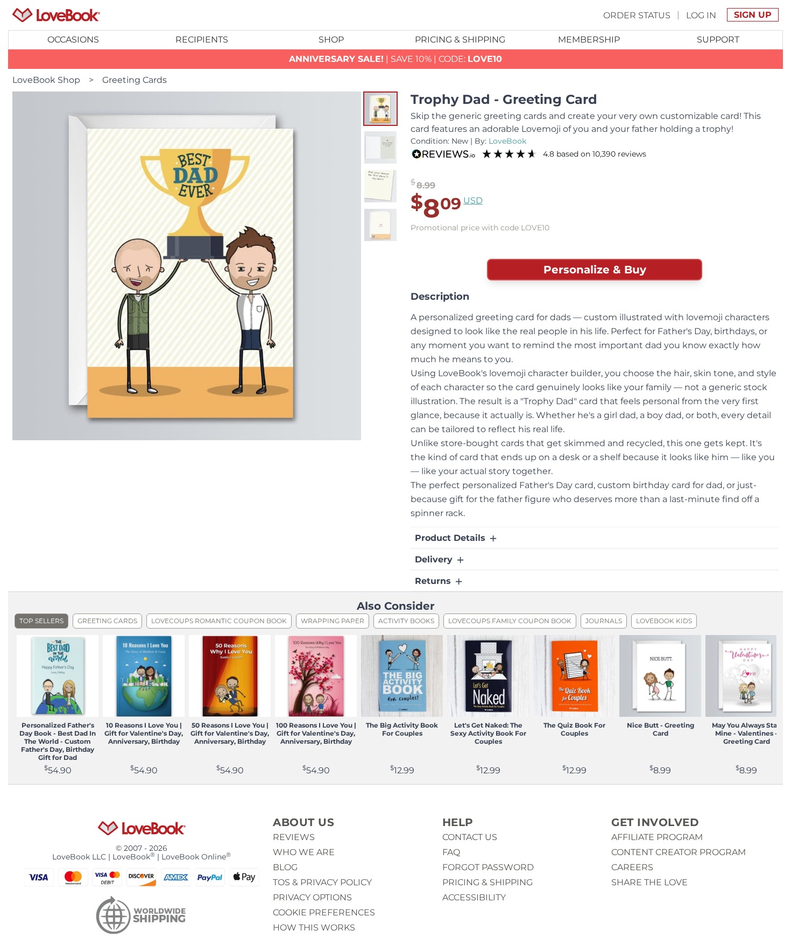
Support (718, 39)
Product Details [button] (451, 538)
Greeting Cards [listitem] (107, 621)
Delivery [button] (435, 559)
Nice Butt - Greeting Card (660, 729)
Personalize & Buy (594, 269)
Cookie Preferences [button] (324, 912)
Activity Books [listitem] (406, 621)
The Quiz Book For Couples (574, 729)
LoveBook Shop (46, 80)
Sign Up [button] (753, 15)
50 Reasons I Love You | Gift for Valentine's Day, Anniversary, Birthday (229, 733)
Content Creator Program (678, 852)
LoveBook (507, 141)
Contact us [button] (469, 837)
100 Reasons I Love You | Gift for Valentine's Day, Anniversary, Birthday (316, 733)
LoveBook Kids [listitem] (664, 621)
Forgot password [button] (488, 867)
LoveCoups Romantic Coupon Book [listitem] (219, 621)
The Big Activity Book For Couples (402, 729)
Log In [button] (701, 15)
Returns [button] (434, 581)
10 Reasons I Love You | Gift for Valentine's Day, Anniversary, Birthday (143, 733)
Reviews (294, 837)
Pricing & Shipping (460, 39)
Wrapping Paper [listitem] (332, 621)
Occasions (73, 39)
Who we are (304, 852)
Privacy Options (312, 897)
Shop (331, 39)
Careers (632, 867)
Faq (451, 852)
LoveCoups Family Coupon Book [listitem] (509, 621)
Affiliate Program (657, 837)
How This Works (314, 927)
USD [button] (473, 200)
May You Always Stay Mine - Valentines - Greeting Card (746, 733)
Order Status (636, 15)
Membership (589, 39)
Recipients (201, 39)
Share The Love (649, 882)
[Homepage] (56, 15)
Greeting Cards (134, 80)
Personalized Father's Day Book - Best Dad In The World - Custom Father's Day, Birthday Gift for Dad (57, 741)
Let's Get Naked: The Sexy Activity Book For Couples (488, 733)
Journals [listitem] (603, 621)
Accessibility (474, 897)
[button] (380, 108)
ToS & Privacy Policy (322, 882)
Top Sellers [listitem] (41, 621)
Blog (285, 867)
